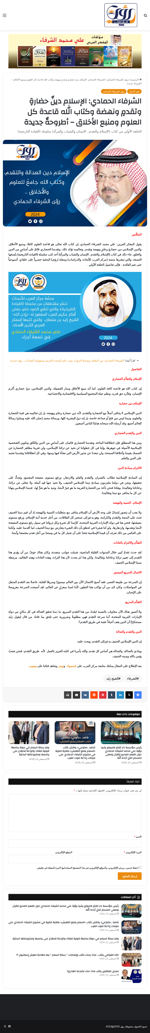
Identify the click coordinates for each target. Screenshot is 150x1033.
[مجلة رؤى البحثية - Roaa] (120, 15)
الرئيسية (134, 79)
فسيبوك (71, 665)
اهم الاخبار (134, 91)
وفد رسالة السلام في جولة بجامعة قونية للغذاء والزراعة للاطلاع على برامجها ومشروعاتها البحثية (30, 751)
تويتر (61, 665)
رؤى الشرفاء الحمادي (117, 79)
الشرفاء (132, 678)
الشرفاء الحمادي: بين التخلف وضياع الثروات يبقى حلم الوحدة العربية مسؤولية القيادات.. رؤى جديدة (67, 360)
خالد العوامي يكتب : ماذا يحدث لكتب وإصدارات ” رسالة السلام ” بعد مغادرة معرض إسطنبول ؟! (67, 955)
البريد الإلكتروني (133, 852)
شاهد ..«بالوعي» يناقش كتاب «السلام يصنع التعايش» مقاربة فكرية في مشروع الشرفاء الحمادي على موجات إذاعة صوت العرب (75, 752)
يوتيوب (33, 665)
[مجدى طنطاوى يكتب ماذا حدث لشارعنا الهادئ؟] (131, 976)
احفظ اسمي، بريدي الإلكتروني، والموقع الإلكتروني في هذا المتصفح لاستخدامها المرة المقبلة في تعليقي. (87, 867)
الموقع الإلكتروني (63, 852)
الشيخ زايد (112, 678)
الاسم (138, 836)
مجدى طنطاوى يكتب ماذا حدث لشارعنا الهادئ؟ (93, 971)
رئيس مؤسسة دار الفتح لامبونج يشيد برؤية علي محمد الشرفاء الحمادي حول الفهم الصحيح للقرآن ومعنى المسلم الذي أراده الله (121, 752)
